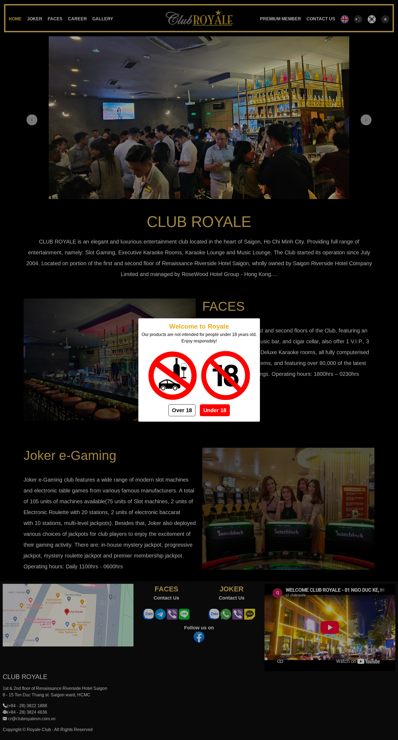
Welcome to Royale (199, 326)
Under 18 (214, 410)
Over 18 (182, 410)
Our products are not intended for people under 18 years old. (199, 334)
